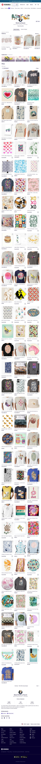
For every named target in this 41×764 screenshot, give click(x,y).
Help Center (22, 734)
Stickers (12, 8)
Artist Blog (12, 741)
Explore (2, 8)
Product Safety (22, 737)
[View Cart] (38, 4)
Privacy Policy (9, 751)
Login (2, 739)
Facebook (33, 732)
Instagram (33, 730)
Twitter (33, 734)
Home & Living (27, 8)
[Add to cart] (10, 49)
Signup (2, 741)
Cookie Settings (23, 742)
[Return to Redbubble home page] (6, 5)
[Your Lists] (35, 4)
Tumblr (33, 736)
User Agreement (3, 751)
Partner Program (13, 734)
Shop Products (16, 29)
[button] (20, 1)
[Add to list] (10, 36)
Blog (2, 735)
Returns (21, 732)
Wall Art (22, 8)
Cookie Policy (27, 751)
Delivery (21, 730)
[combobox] (15, 4)
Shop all (36, 33)
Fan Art (2, 732)
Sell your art (12, 737)
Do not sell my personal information (18, 751)
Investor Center (13, 732)
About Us (11, 730)
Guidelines (22, 735)
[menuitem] (2, 8)
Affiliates (11, 735)
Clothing (7, 8)
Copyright (22, 739)
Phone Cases (17, 8)
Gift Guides (3, 730)
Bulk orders (3, 742)
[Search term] (17, 5)
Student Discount (4, 737)
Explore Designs (24, 29)
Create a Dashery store (13, 743)
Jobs (11, 739)
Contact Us (22, 741)
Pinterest (33, 737)
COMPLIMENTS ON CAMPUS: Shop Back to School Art (20, 1)
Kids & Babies (33, 8)
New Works (3, 734)
